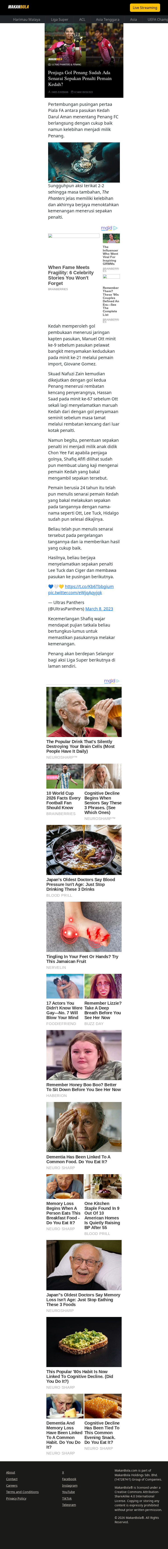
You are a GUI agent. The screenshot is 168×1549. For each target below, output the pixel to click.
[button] (84, 162)
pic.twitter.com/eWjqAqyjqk (75, 593)
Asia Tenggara (107, 19)
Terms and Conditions (22, 1492)
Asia (133, 19)
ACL (82, 19)
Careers (12, 1485)
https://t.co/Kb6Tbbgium (89, 586)
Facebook (69, 1479)
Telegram (69, 1505)
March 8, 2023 (99, 609)
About (10, 1472)
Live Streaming (145, 7)
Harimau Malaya (26, 19)
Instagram (69, 1485)
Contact (12, 1479)
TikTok (67, 1498)
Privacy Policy (16, 1498)
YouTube (68, 1492)
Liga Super (59, 19)
